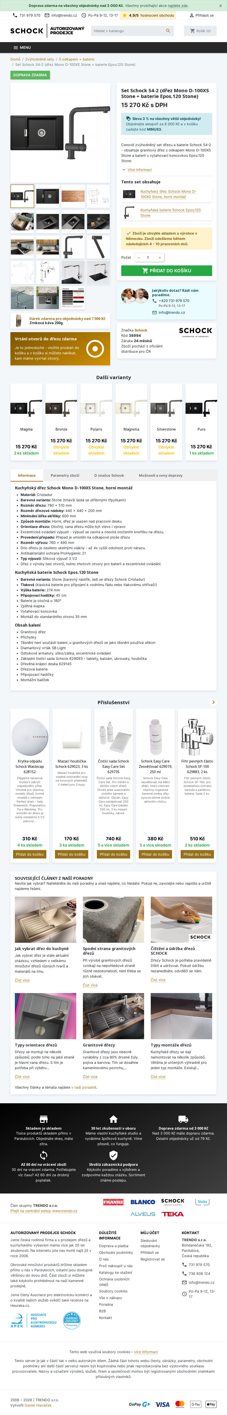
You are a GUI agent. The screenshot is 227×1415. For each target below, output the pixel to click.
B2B (102, 1311)
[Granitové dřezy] (113, 1016)
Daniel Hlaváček (38, 1405)
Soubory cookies (113, 1291)
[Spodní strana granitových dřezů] (113, 920)
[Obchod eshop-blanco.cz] (143, 1202)
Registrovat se (153, 1259)
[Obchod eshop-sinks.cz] (202, 1202)
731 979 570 (26, 15)
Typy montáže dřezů (171, 1045)
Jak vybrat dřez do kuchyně (42, 948)
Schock (141, 330)
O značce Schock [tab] (109, 475)
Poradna (106, 1304)
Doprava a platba (113, 1246)
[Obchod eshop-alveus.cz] (143, 1214)
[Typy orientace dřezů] (45, 1016)
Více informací (140, 169)
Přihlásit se (150, 1252)
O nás (104, 1259)
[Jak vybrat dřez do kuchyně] (45, 920)
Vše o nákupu (110, 1297)
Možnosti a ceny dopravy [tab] (160, 475)
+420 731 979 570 (174, 300)
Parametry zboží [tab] (65, 475)
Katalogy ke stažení (115, 1272)
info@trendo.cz (60, 15)
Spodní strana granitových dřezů (109, 951)
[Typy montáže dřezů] (181, 1016)
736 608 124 (199, 1273)
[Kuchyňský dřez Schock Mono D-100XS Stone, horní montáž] (129, 194)
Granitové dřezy (99, 1045)
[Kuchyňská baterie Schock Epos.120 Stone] (129, 212)
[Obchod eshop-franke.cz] (113, 1202)
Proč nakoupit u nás (116, 1266)
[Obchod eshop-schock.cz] (172, 1202)
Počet (126, 257)
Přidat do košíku (166, 270)
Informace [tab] (27, 475)
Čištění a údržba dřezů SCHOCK (173, 951)
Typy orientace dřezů (36, 1045)
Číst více (22, 980)
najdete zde (178, 5)
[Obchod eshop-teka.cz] (172, 1214)
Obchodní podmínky (116, 1252)
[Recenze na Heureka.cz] (72, 1323)
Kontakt (105, 1317)
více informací (146, 1352)
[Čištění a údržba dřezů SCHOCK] (181, 920)
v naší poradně (83, 1087)
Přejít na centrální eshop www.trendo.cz (43, 1211)
